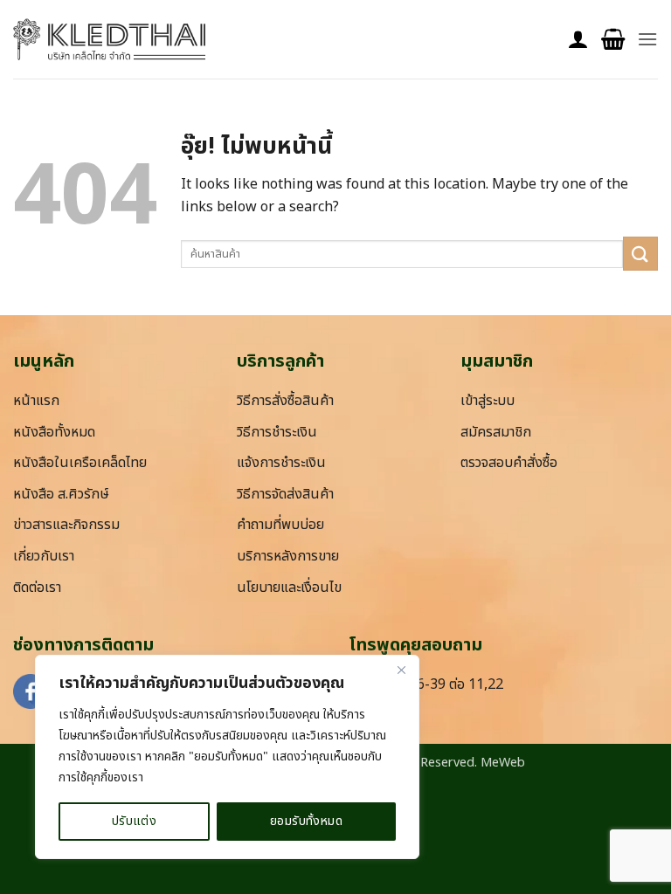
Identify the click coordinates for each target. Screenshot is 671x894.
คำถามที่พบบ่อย (280, 524)
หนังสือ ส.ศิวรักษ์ (61, 494)
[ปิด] (401, 669)
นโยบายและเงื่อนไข (289, 587)
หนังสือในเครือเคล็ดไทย (80, 462)
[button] (613, 39)
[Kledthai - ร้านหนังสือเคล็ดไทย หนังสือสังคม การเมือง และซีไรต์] (109, 39)
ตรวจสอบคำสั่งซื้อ (508, 462)
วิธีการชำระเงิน (277, 432)
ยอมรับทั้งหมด (306, 821)
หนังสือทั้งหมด (54, 432)
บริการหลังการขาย (288, 556)
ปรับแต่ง (134, 821)
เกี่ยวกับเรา (43, 556)
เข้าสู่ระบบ (487, 400)
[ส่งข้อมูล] (640, 254)
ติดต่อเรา (37, 587)
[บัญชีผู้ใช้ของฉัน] (578, 39)
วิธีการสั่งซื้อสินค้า (285, 400)
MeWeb (503, 762)
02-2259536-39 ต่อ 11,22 (426, 684)
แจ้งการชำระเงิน (281, 462)
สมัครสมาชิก (495, 432)
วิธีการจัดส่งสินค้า (285, 494)
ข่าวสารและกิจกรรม (66, 524)
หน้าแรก (36, 400)
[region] (227, 757)
